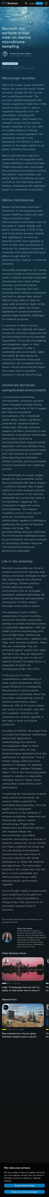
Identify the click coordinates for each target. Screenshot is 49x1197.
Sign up (39, 3)
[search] (26, 3)
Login (31, 3)
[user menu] (46, 3)
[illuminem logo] (9, 4)
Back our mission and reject (24, 1192)
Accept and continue (24, 1185)
